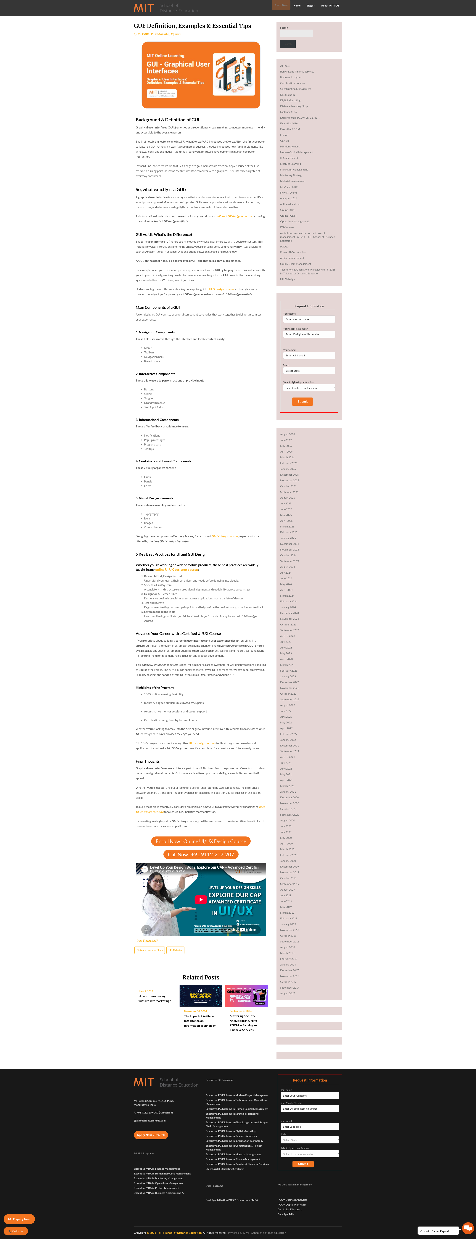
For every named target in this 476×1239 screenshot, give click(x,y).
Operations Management (294, 221)
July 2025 (285, 503)
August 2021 (287, 757)
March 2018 (287, 953)
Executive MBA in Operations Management (159, 1183)
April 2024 (286, 589)
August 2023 (287, 636)
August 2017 (287, 993)
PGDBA (284, 246)
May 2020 (286, 837)
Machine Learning (290, 163)
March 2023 (287, 664)
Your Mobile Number (295, 328)
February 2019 (288, 918)
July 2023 (285, 641)
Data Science (287, 94)
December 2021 (289, 745)
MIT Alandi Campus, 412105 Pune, (154, 1100)
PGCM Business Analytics (292, 1199)
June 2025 (286, 509)
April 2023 (286, 659)
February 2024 (288, 601)
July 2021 (285, 762)
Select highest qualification (298, 382)
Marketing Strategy (291, 175)
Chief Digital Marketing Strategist (225, 1168)
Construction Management (295, 88)
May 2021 (286, 774)
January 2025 (288, 538)
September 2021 (289, 751)
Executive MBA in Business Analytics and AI (159, 1192)
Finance (284, 134)
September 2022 (289, 699)
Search (284, 27)
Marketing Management (294, 169)
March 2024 (287, 595)
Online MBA (287, 209)
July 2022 (285, 710)
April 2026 (286, 451)
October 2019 (288, 878)
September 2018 (289, 941)
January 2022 (288, 739)
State (286, 364)
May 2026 (286, 445)
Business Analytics (291, 77)
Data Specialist (286, 1214)
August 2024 (287, 566)
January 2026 (288, 468)
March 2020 (287, 849)
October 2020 (288, 808)
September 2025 (289, 491)
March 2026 (287, 457)
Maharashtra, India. (145, 1104)
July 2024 (285, 572)
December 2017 (289, 970)
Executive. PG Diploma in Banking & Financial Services (237, 1164)
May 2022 (286, 722)
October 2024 (288, 555)
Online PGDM (288, 215)
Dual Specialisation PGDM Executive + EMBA (232, 1200)
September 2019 (289, 883)
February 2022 (288, 734)
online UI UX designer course (176, 569)
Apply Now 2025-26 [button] (151, 1135)
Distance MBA (288, 111)
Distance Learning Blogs (149, 950)
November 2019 (289, 872)
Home (296, 5)
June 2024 (286, 578)
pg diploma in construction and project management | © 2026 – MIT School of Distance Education (307, 236)
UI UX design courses (221, 289)
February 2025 (288, 532)
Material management (292, 181)
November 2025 (289, 480)
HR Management (290, 146)
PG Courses (287, 227)
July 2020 (285, 826)
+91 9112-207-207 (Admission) (155, 1112)
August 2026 (287, 434)
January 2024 (288, 607)
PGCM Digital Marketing (292, 1204)
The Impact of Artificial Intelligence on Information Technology (200, 1020)
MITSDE (143, 34)
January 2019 (288, 924)
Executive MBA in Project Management (156, 1188)
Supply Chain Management (295, 263)
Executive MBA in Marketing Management (158, 1178)
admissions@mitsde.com (151, 1120)
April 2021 (286, 780)
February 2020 (288, 855)
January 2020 (288, 860)
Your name (289, 313)
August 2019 (287, 889)
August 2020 (287, 820)
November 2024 (289, 549)
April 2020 (286, 843)
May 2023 (286, 653)
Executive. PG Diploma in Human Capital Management (237, 1108)
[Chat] (468, 1228)
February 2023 (288, 670)
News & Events (288, 192)
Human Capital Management (296, 152)
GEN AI (284, 140)
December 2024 (289, 543)
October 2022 (288, 693)
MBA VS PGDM (289, 186)
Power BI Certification (293, 252)
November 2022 (289, 687)
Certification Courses (292, 83)
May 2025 (286, 514)
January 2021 (288, 791)
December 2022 (289, 682)
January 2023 (288, 676)
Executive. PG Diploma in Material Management (233, 1154)
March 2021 (287, 785)
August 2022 (287, 705)
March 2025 (287, 526)
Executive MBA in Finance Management (157, 1168)
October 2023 (288, 624)
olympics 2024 (288, 198)
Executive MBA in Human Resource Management (162, 1173)
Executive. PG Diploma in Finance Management (233, 1159)
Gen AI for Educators (290, 1209)
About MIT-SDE (330, 5)
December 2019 (289, 866)
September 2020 (289, 814)
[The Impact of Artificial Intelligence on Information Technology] (200, 994)
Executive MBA (289, 123)
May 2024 (286, 584)
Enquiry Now (21, 1219)
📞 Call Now (16, 1231)
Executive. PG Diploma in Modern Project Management (237, 1095)
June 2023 (286, 647)
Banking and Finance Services (297, 71)
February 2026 (288, 463)
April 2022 (286, 728)
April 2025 (286, 520)
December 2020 (289, 797)
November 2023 (289, 618)
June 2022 (286, 716)
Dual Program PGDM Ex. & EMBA (299, 117)
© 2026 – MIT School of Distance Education (174, 1232)
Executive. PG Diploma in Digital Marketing (231, 1131)
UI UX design (175, 950)
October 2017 (288, 981)
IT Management (289, 158)
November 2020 (289, 803)
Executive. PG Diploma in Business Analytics (231, 1135)
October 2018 (288, 935)
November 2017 (289, 976)
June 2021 (286, 768)
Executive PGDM (290, 129)
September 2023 (289, 630)
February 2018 (288, 958)
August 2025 (287, 497)
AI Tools (285, 65)
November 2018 (289, 929)
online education (290, 204)
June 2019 (286, 901)
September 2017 (289, 987)
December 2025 (289, 474)
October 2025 (288, 486)
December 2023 (289, 612)
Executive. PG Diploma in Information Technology (234, 1140)
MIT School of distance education (266, 1232)
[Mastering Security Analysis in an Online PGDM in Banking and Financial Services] (246, 994)
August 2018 (287, 947)
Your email (289, 349)
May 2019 (286, 906)
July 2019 (285, 895)
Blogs (309, 5)
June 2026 (286, 440)
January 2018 (288, 964)
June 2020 (286, 831)
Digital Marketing (290, 100)
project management (292, 258)
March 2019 (287, 912)
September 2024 (289, 561)
